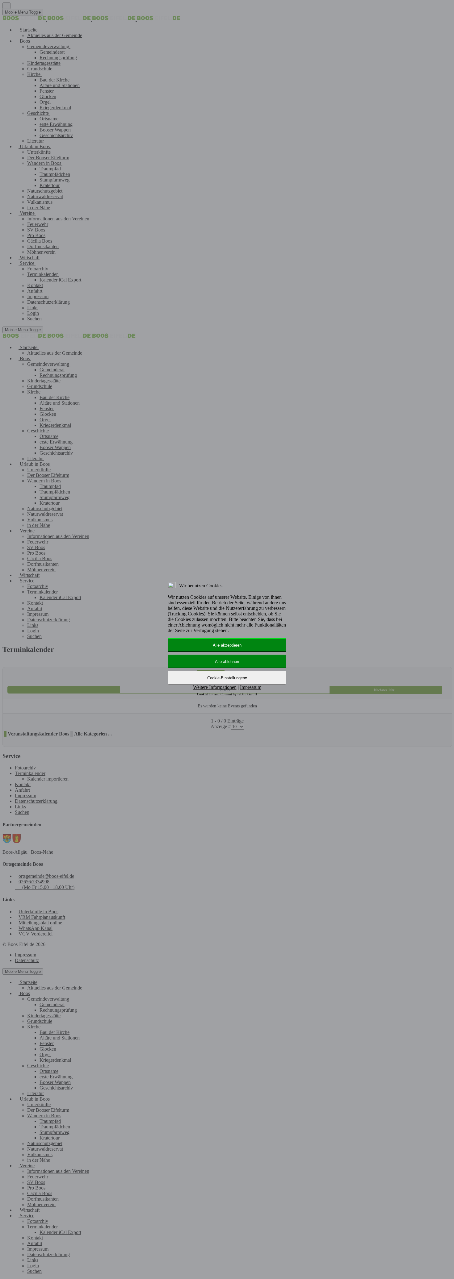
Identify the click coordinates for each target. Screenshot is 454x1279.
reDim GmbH (247, 694)
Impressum (250, 687)
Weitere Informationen (215, 687)
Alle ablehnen (227, 661)
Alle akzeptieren (227, 645)
